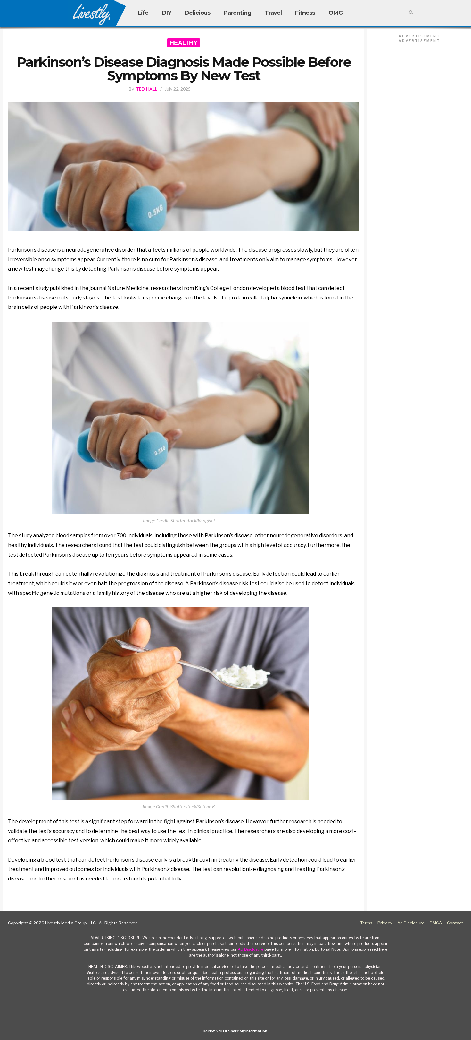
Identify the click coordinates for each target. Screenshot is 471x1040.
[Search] (411, 12)
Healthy (183, 42)
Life (143, 12)
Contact (455, 922)
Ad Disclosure (411, 922)
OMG (335, 12)
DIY (166, 12)
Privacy (384, 922)
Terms (366, 922)
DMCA (436, 922)
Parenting (237, 12)
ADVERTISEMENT (419, 36)
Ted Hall (146, 88)
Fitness (305, 12)
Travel (273, 12)
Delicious (197, 12)
